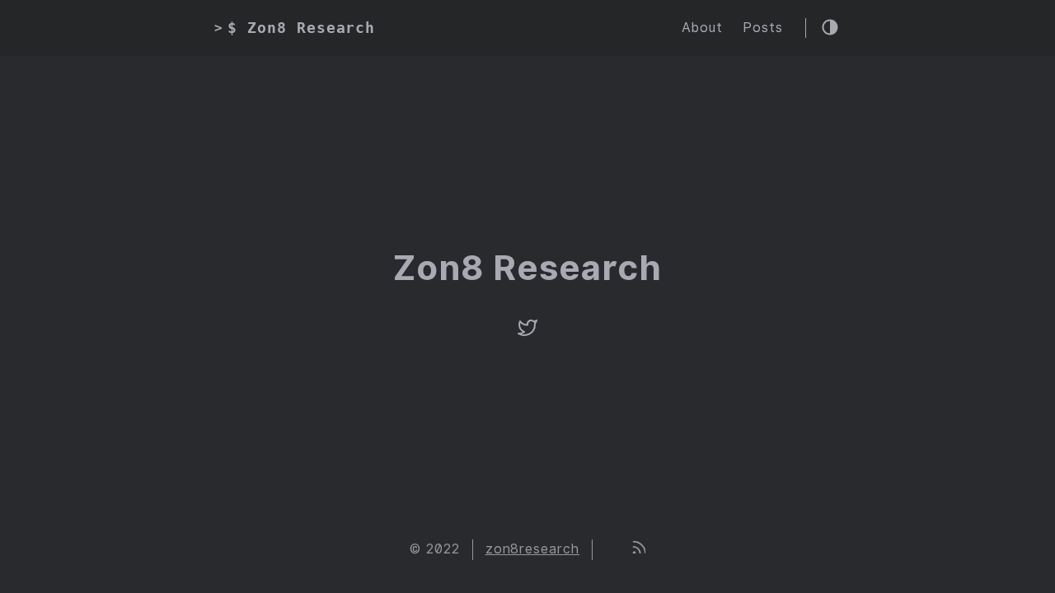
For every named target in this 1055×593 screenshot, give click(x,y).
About (702, 27)
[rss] (638, 549)
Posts (763, 27)
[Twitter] (527, 333)
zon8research (532, 549)
